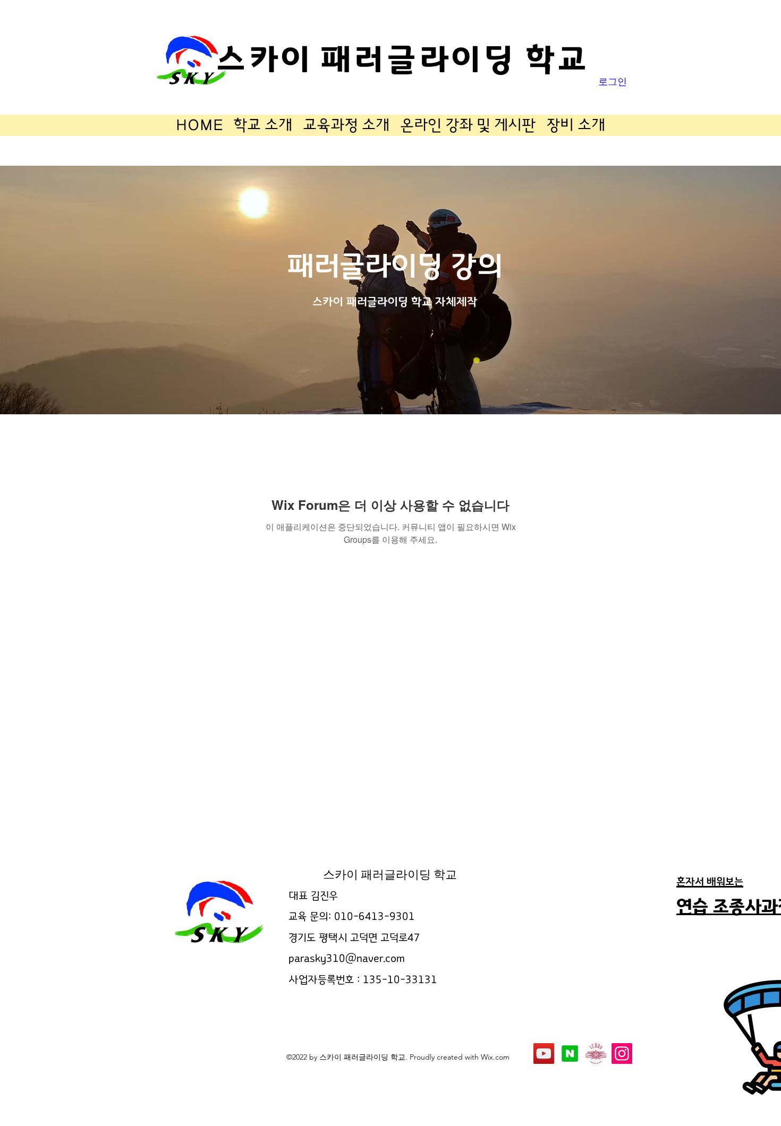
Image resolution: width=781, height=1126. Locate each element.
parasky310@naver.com (346, 958)
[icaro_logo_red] (595, 1053)
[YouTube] (543, 1053)
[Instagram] (622, 1053)
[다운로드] (569, 1053)
